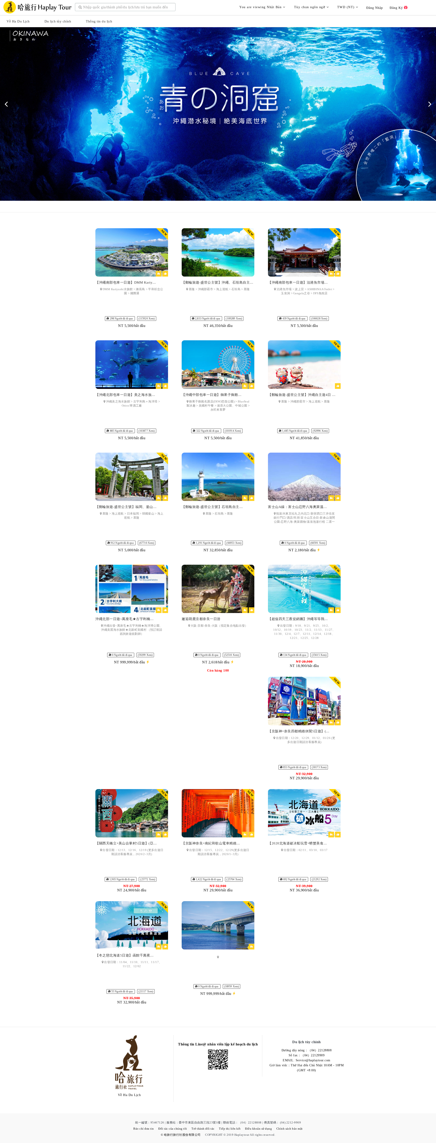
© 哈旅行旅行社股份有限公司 (181, 1134)
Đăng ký (397, 8)
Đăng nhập (374, 8)
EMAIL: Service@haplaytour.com (306, 1060)
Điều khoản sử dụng (258, 1128)
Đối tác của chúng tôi (172, 1128)
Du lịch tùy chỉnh (58, 21)
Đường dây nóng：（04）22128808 (307, 1050)
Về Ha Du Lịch (18, 21)
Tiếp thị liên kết (230, 1128)
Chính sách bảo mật (289, 1128)
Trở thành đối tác (203, 1128)
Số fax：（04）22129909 (307, 1055)
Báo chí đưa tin (143, 1128)
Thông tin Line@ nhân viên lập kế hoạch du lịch (218, 1044)
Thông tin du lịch (99, 21)
